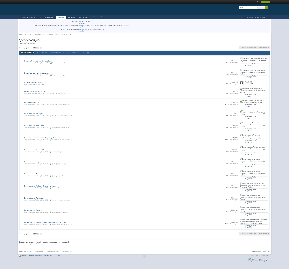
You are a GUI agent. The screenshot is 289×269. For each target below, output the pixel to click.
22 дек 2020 (248, 167)
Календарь (71, 17)
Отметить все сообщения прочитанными (40, 255)
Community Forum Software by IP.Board (259, 255)
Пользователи (49, 17)
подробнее (81, 23)
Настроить (84, 52)
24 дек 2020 (248, 96)
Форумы (61, 17)
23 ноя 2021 (249, 66)
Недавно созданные (27, 52)
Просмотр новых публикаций (255, 17)
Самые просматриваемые (71, 52)
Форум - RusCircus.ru (25, 251)
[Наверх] (144, 256)
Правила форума (256, 251)
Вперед (35, 47)
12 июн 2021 (249, 84)
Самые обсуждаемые (55, 52)
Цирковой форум (39, 251)
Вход (258, 1)
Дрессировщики (66, 251)
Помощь (58, 255)
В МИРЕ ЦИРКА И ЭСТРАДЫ (30, 17)
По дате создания (42, 52)
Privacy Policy (266, 251)
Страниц (22, 48)
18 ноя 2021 (249, 78)
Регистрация (265, 1)
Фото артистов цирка (53, 251)
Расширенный (269, 8)
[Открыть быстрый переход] (268, 17)
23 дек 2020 (248, 142)
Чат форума (83, 17)
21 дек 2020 (248, 203)
